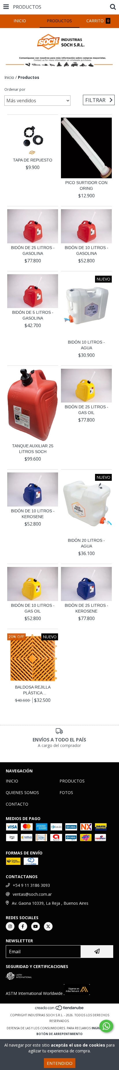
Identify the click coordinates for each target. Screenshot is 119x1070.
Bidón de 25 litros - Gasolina (33, 250)
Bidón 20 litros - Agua (86, 543)
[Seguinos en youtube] (35, 926)
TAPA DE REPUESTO (32, 160)
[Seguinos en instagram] (10, 926)
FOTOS (66, 792)
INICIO (12, 781)
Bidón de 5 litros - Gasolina (32, 315)
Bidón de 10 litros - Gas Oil (33, 608)
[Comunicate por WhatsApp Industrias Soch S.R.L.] (106, 1026)
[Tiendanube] (59, 1009)
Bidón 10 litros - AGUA (86, 345)
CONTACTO (17, 804)
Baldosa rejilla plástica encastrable (33, 690)
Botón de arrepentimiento (59, 1034)
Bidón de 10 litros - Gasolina (86, 250)
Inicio (9, 77)
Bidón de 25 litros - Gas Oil (86, 410)
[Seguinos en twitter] (48, 926)
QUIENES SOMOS (22, 792)
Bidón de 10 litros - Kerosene (33, 514)
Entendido (59, 1063)
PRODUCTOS (72, 781)
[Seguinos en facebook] (22, 926)
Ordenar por (14, 89)
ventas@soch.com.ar (32, 894)
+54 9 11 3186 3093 (31, 885)
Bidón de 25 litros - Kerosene (86, 608)
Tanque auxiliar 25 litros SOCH (32, 449)
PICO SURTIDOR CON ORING (86, 185)
